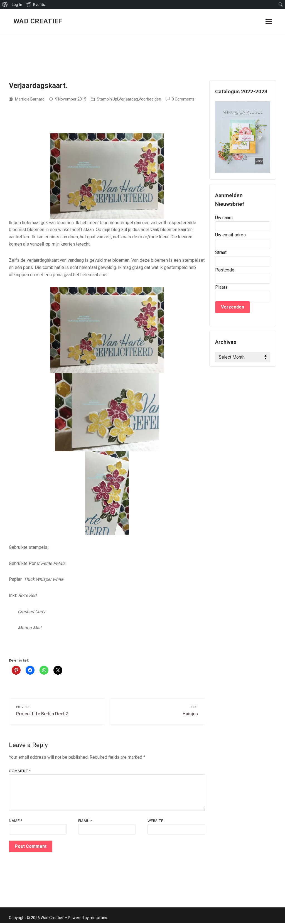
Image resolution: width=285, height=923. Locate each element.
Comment (20, 770)
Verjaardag (128, 99)
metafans (98, 917)
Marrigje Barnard (29, 99)
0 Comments (183, 99)
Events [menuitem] (39, 4)
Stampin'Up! (107, 99)
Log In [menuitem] (17, 4)
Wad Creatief (37, 21)
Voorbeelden (150, 99)
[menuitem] (5, 4)
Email (85, 820)
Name (15, 820)
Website (155, 820)
